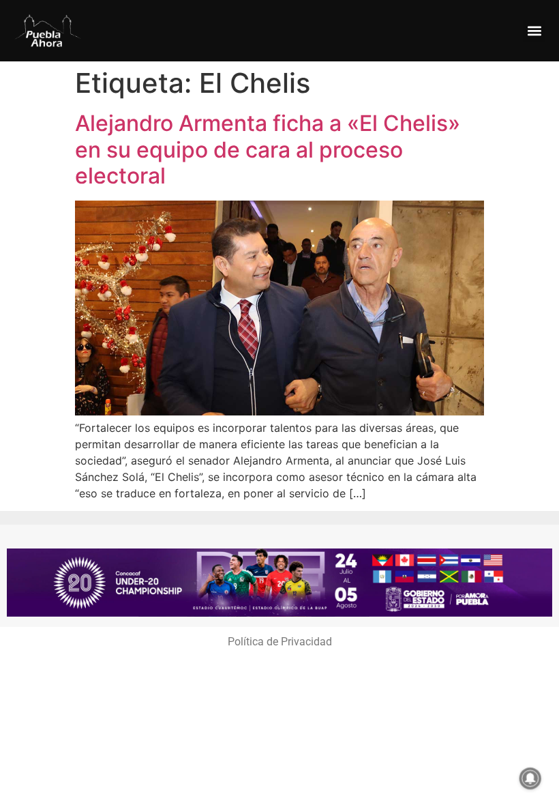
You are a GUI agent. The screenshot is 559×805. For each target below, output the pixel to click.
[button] (534, 31)
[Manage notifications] (530, 778)
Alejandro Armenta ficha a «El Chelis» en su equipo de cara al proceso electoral (267, 149)
